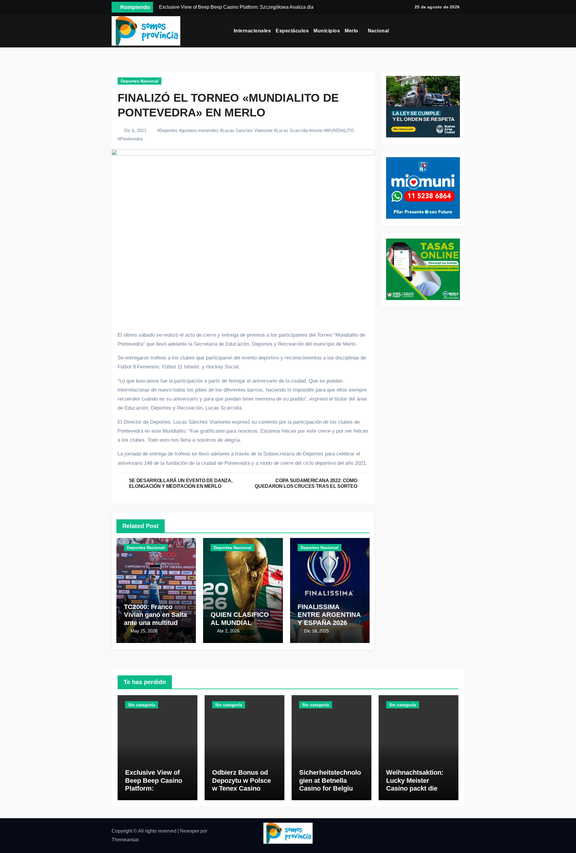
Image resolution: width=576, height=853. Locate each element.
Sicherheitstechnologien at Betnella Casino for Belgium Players (330, 784)
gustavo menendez (200, 130)
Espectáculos (292, 30)
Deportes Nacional (139, 81)
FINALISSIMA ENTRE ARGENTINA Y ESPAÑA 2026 (329, 614)
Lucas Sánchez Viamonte (247, 130)
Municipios (327, 30)
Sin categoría (141, 704)
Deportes (169, 130)
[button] (462, 31)
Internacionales (252, 30)
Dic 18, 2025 (316, 630)
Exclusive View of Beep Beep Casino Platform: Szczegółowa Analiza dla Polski (157, 788)
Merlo (352, 30)
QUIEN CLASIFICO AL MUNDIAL (240, 618)
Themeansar (125, 839)
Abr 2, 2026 (228, 630)
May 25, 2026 (143, 630)
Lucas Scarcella (292, 130)
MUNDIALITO (340, 130)
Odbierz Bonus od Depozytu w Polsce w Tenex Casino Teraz (241, 784)
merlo (316, 130)
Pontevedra (131, 138)
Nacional (379, 30)
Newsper (189, 830)
